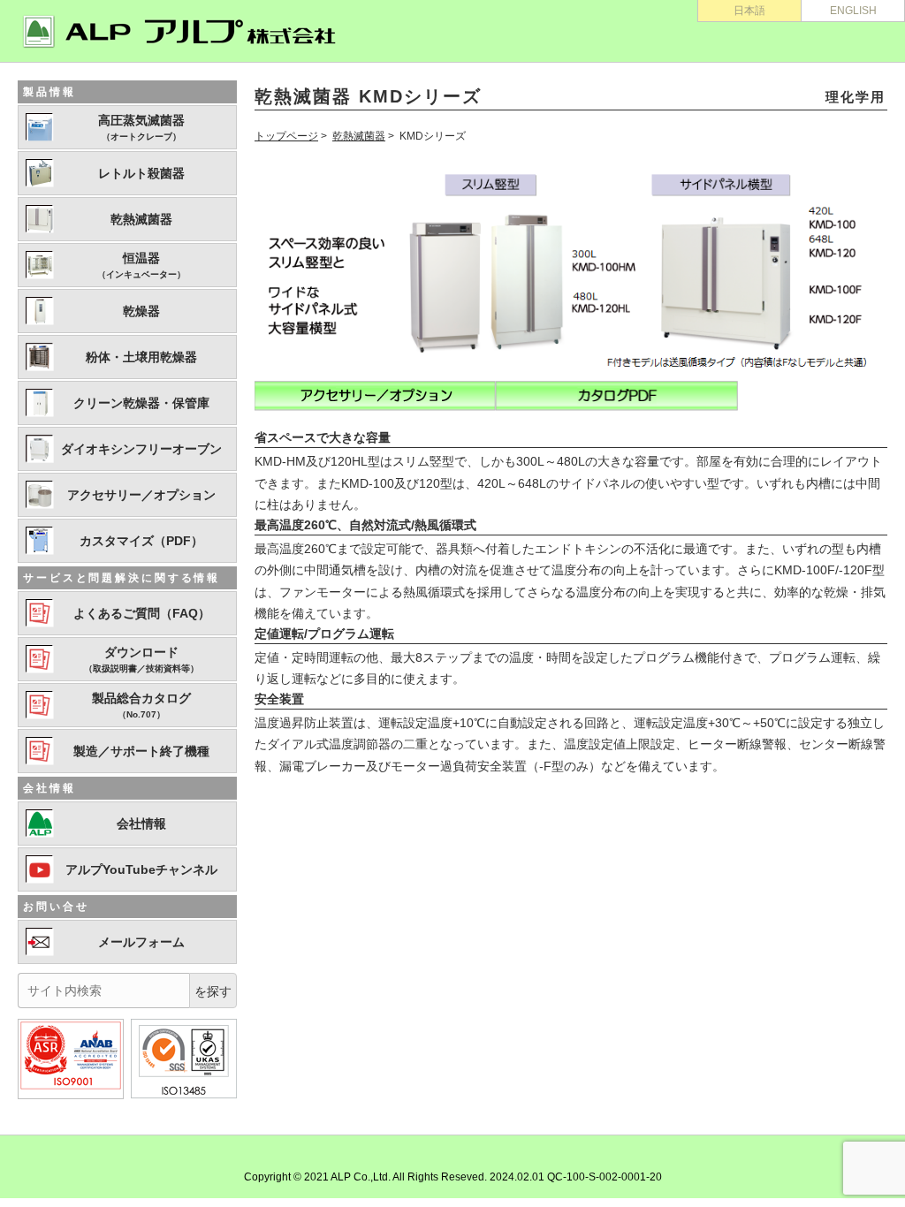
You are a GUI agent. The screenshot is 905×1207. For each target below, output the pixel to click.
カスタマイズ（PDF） (141, 541)
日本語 (749, 10)
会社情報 (141, 823)
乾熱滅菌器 (358, 136)
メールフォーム (141, 942)
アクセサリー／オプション (141, 495)
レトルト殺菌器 (141, 173)
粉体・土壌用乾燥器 (141, 357)
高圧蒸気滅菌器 (141, 127)
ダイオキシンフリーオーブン (141, 449)
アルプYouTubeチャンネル (141, 869)
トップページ (286, 136)
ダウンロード (141, 659)
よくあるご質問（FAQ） (141, 613)
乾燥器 (141, 311)
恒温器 (141, 265)
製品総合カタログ (141, 705)
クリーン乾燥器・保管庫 (141, 403)
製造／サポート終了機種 (141, 751)
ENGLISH (853, 10)
